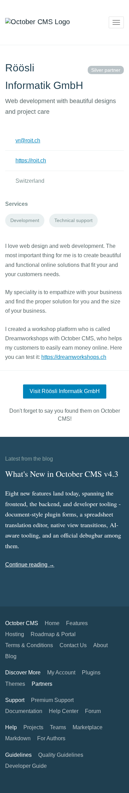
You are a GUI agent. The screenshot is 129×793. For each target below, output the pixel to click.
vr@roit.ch (27, 140)
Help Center (63, 711)
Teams (58, 727)
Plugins (91, 672)
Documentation (23, 711)
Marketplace (88, 727)
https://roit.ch (30, 160)
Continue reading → (29, 565)
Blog (11, 656)
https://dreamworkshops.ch (73, 357)
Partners (42, 684)
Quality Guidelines (60, 755)
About (100, 645)
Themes (15, 684)
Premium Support (52, 700)
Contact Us (73, 645)
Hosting (14, 634)
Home (52, 623)
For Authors (51, 738)
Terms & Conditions (29, 645)
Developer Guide (26, 766)
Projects (33, 727)
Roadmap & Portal (53, 634)
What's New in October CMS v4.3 (61, 473)
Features (77, 623)
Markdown (18, 738)
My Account (61, 672)
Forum (93, 711)
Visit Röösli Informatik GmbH (65, 391)
